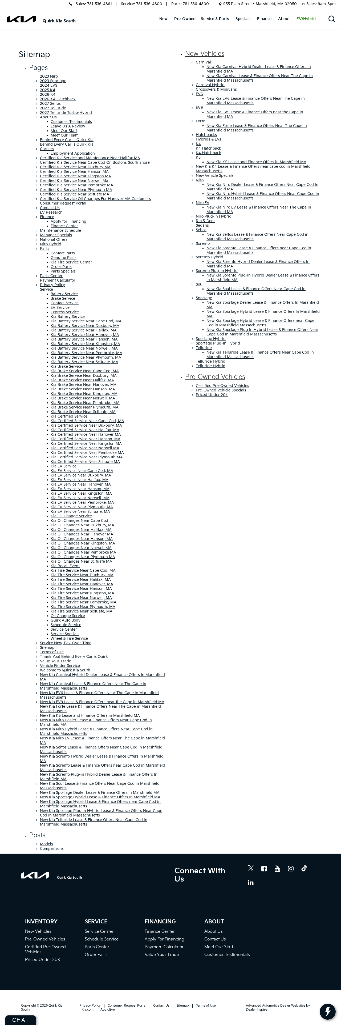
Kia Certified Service (69, 416)
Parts (44, 248)
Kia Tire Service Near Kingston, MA (82, 593)
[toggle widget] (328, 1012)
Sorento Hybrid (209, 257)
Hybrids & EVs (208, 139)
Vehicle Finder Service (60, 665)
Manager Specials (56, 235)
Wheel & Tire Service (69, 638)
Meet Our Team (65, 135)
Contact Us (50, 208)
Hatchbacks (206, 135)
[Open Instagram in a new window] (291, 868)
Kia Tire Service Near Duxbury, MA (82, 575)
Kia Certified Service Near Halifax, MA (85, 430)
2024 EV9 (49, 85)
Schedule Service (66, 625)
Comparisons (52, 848)
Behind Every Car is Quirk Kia (67, 140)
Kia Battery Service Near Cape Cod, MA (86, 321)
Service (46, 289)
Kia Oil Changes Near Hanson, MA (82, 538)
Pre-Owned (185, 19)
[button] (331, 19)
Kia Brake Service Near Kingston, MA (84, 393)
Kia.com (88, 1010)
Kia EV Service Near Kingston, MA (81, 493)
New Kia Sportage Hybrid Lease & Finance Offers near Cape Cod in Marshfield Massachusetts (260, 322)
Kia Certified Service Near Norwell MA (85, 448)
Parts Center (51, 276)
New (163, 19)
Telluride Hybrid (210, 361)
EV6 (199, 94)
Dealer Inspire (256, 1010)
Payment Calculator (57, 280)
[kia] (21, 19)
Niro (200, 180)
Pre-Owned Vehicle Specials (221, 390)
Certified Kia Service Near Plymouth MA (76, 189)
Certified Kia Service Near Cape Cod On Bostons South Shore (95, 162)
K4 (198, 144)
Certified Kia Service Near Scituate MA (74, 194)
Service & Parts (215, 19)
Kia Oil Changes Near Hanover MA (82, 534)
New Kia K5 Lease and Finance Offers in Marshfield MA (90, 715)
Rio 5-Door (205, 221)
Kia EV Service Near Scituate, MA (80, 511)
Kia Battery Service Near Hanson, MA (84, 339)
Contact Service (65, 303)
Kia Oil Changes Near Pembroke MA (83, 552)
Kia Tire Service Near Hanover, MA (82, 584)
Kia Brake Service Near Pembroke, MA (85, 403)
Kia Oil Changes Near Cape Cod (79, 520)
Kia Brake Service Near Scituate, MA (83, 412)
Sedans (202, 225)
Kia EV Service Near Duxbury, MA (81, 475)
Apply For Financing (164, 939)
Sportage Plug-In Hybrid (218, 343)
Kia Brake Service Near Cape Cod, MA (85, 371)
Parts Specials (63, 271)
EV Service (60, 307)
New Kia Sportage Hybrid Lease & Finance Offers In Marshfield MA (100, 797)
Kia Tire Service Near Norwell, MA (81, 597)
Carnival (203, 62)
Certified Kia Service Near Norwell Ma (74, 180)
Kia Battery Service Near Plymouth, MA (86, 357)
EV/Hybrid (306, 19)
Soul (200, 284)
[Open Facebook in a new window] (264, 868)
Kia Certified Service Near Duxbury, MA (86, 425)
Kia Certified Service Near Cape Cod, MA (87, 421)
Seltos (201, 230)
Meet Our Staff (64, 131)
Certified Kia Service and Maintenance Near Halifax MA (90, 158)
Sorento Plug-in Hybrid (217, 271)
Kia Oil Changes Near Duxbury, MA (82, 525)
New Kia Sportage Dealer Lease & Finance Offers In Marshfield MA (100, 792)
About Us (48, 117)
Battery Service (64, 294)
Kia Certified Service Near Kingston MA (86, 443)
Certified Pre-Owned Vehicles (222, 385)
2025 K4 (47, 90)
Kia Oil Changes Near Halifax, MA (81, 529)
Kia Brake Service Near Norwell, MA (83, 398)
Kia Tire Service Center (71, 262)
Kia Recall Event (65, 566)
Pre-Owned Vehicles (215, 377)
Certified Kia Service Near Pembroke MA (76, 185)
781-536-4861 (99, 4)
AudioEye (107, 1010)
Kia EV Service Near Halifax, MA (79, 480)
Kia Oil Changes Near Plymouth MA (83, 557)
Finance (264, 19)
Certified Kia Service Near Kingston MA (75, 176)
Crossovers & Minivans (216, 89)
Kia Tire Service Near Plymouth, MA (83, 606)
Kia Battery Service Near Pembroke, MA (86, 353)
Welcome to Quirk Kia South (65, 670)
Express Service (65, 312)
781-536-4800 (149, 4)
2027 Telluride (53, 108)
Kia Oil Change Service (71, 516)
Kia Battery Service (68, 316)
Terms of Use (52, 652)
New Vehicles (204, 54)
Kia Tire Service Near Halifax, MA (81, 579)
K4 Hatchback (208, 148)
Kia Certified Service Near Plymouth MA (87, 457)
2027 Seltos (50, 103)
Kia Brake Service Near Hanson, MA (83, 389)
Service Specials (65, 634)
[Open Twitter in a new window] (251, 869)
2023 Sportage (53, 81)
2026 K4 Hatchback (58, 99)
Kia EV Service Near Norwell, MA (80, 498)
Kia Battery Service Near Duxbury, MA (85, 325)
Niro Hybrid (50, 244)
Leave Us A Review (68, 126)
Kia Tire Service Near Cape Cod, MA (83, 570)
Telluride (204, 348)
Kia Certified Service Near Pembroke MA (87, 452)
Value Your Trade (55, 661)
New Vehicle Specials (215, 175)
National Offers (53, 239)
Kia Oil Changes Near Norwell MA (81, 548)
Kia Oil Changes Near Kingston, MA (83, 543)
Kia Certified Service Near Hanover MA (86, 434)
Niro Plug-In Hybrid (214, 216)
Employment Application (73, 153)
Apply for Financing (68, 221)
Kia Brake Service (66, 366)
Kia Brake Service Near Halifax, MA (82, 380)
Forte (200, 121)
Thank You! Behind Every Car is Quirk (74, 656)
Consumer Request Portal (63, 203)
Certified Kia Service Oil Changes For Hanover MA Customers (95, 199)
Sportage (204, 298)
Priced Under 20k (212, 395)
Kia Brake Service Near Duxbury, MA (84, 375)
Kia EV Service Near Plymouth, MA (82, 507)
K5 (198, 157)
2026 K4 (47, 94)
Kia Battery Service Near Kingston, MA (85, 344)
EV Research (51, 212)
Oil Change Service (68, 616)
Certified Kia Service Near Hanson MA (74, 171)
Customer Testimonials (71, 121)
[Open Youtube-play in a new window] (277, 868)
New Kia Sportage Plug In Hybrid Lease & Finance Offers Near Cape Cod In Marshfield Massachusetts (262, 332)
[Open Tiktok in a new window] (304, 869)
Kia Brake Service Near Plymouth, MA (85, 407)
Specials (243, 19)
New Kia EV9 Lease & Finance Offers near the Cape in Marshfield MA (102, 702)
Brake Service (63, 298)
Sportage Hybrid (211, 339)
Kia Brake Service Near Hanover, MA (83, 384)
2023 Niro (49, 76)
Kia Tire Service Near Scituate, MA (81, 611)
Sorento (203, 243)
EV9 (199, 107)
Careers (47, 149)
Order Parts (61, 267)
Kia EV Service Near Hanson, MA (80, 489)
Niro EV (202, 203)
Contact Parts (63, 253)
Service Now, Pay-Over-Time (65, 643)
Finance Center (64, 226)
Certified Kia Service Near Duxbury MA (75, 167)
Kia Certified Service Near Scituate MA (85, 461)
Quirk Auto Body (65, 620)
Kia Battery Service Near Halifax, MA (84, 330)
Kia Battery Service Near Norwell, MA (84, 348)
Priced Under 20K (42, 959)
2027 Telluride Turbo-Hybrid (66, 112)
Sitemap (47, 647)
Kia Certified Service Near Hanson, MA (85, 439)
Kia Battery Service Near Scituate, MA (84, 362)
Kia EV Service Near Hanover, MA (81, 484)
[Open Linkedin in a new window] (251, 882)
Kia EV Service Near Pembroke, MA (82, 502)
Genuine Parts (63, 257)
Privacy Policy (52, 285)
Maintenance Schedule (60, 230)
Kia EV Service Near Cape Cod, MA (82, 471)
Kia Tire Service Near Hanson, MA (81, 588)
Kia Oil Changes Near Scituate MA (81, 561)
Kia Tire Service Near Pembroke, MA (83, 602)
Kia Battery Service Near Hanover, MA (85, 335)
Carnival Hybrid (210, 85)
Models (46, 844)
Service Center (64, 629)
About (284, 19)
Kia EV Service (63, 466)
